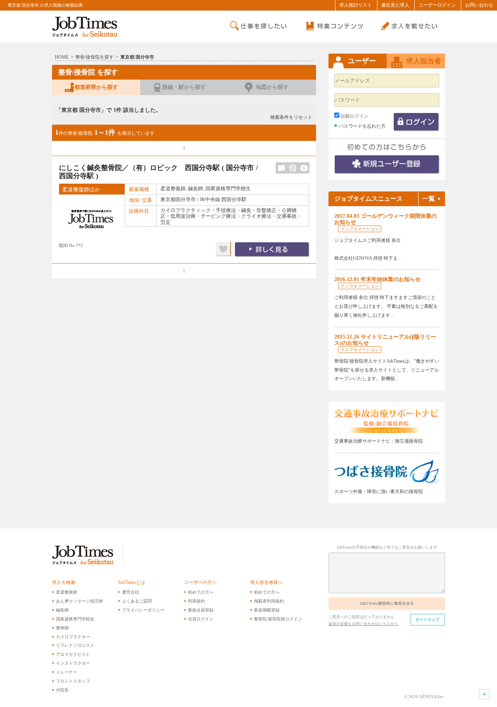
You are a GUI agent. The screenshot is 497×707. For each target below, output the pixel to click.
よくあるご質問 (137, 601)
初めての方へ (201, 592)
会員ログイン (201, 619)
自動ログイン (354, 116)
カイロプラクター (73, 636)
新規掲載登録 (267, 610)
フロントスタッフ (73, 681)
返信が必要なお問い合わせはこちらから (363, 624)
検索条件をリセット (291, 117)
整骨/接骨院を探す (94, 57)
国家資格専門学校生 (75, 619)
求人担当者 (423, 61)
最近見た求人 (395, 5)
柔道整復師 (66, 592)
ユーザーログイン (437, 5)
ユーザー (362, 61)
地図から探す (272, 87)
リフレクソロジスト (75, 645)
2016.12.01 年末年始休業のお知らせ (377, 279)
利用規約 (196, 601)
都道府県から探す (96, 87)
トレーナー (66, 672)
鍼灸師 (62, 610)
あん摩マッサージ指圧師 (79, 601)
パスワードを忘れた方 (362, 126)
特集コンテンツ (333, 26)
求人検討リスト (355, 5)
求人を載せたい (407, 26)
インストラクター (73, 663)
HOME (62, 57)
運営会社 (130, 592)
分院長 (62, 690)
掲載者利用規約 (269, 601)
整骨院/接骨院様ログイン (278, 619)
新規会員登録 (201, 610)
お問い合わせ (479, 5)
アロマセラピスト (73, 654)
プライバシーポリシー (143, 610)
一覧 (428, 198)
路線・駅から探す (184, 87)
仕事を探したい (258, 26)
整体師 (62, 627)
